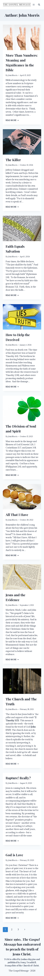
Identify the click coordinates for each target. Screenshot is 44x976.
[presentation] (22, 37)
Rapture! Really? (18, 778)
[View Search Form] (39, 5)
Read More (12, 120)
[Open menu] (33, 4)
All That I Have (17, 514)
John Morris (12, 75)
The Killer (13, 160)
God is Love (14, 855)
